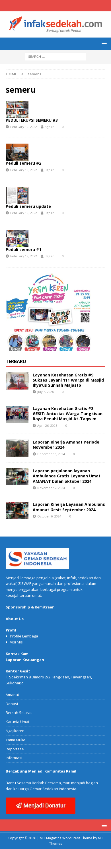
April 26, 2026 (47, 425)
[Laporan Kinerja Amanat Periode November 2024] (17, 448)
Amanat (12, 694)
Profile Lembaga (24, 636)
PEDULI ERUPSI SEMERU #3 (32, 120)
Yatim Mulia (15, 739)
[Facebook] (45, 5)
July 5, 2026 (45, 392)
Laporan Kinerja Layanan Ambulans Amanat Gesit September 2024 (69, 507)
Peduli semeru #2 (23, 163)
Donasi (12, 703)
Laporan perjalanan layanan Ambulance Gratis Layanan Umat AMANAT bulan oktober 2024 (66, 476)
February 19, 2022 (23, 127)
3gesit (49, 127)
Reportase (15, 748)
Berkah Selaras (19, 712)
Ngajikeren (15, 730)
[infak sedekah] (55, 34)
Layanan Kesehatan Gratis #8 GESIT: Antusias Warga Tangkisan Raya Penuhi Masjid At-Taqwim (67, 413)
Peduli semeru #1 (23, 249)
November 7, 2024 (51, 488)
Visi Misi (17, 642)
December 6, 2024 (51, 454)
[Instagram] (56, 5)
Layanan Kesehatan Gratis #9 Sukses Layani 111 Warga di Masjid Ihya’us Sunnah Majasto (68, 380)
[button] (103, 43)
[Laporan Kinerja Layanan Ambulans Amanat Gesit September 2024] (17, 510)
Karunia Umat (17, 721)
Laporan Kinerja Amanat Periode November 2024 (66, 444)
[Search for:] (55, 56)
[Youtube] (67, 5)
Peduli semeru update (28, 206)
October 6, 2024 (49, 516)
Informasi (14, 757)
